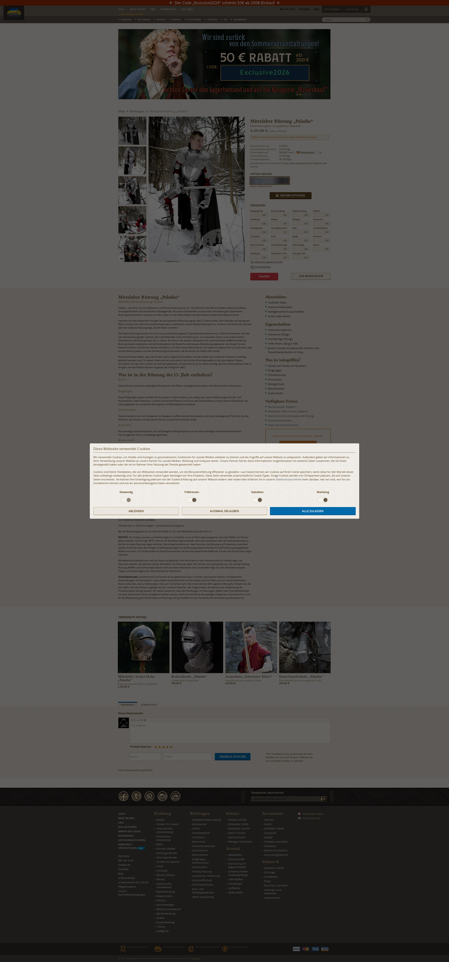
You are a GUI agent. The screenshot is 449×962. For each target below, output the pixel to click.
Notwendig (126, 492)
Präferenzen (192, 492)
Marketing (323, 492)
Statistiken (257, 492)
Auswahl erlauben (224, 511)
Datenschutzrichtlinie (288, 479)
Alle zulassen (313, 511)
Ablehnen (136, 511)
